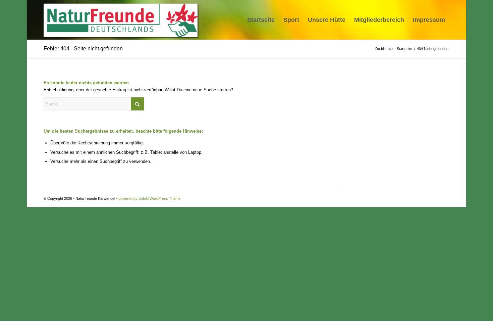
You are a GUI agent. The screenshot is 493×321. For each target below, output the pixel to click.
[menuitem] (261, 20)
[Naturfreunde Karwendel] (123, 20)
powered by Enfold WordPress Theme (149, 198)
